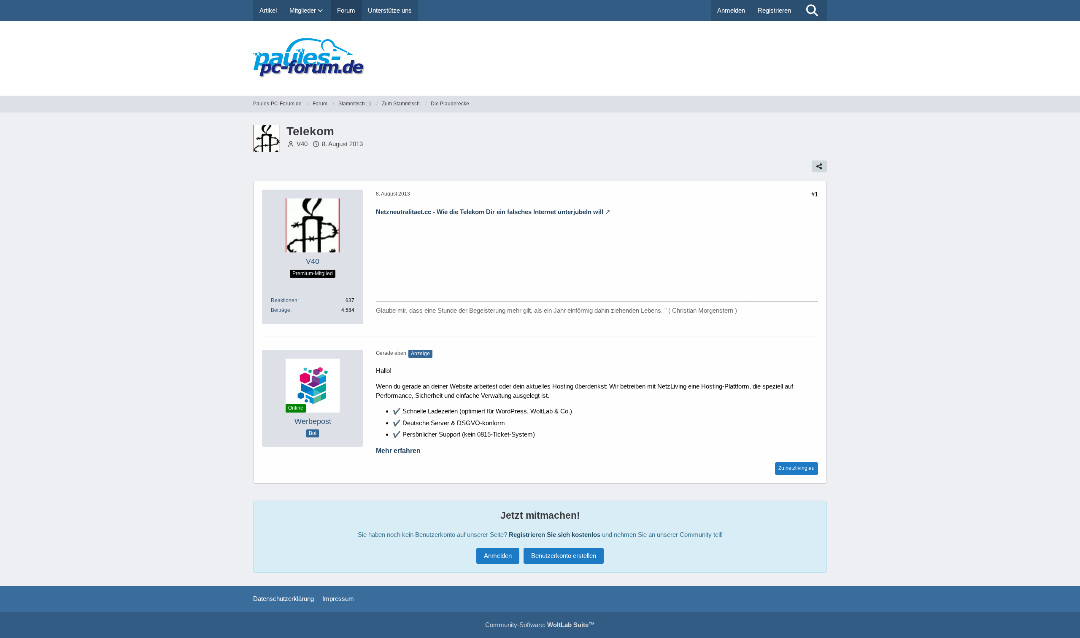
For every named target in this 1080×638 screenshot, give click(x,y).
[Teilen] (819, 166)
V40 (302, 143)
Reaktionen (284, 300)
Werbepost (312, 421)
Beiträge (280, 310)
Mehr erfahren (398, 450)
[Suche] (812, 10)
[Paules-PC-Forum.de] (540, 58)
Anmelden (731, 10)
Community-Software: (540, 624)
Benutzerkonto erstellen (563, 555)
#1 (814, 194)
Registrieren (774, 10)
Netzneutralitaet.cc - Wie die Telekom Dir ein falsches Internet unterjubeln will (489, 211)
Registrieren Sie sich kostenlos (554, 534)
